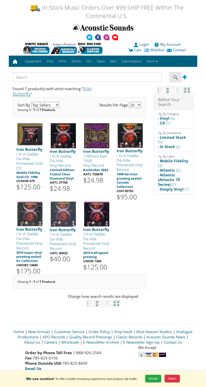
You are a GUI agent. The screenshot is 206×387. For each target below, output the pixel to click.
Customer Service (69, 331)
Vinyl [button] (49, 61)
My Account (170, 44)
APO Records (53, 336)
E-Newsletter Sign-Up (141, 342)
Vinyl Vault (123, 331)
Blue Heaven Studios (154, 331)
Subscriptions (132, 61)
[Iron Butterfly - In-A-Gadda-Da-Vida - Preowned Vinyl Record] (130, 135)
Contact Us (173, 342)
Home (19, 331)
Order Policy (99, 331)
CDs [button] (89, 61)
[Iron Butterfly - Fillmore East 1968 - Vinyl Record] (96, 135)
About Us (32, 342)
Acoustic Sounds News (165, 336)
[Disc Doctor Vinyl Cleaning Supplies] (91, 48)
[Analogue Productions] (63, 48)
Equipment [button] (33, 61)
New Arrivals (39, 331)
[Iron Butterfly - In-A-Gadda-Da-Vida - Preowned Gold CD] (29, 134)
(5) (172, 140)
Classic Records (129, 336)
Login (144, 44)
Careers (50, 342)
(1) (165, 122)
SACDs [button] (76, 61)
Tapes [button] (101, 61)
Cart (137, 49)
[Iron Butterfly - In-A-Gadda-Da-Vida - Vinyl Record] (63, 135)
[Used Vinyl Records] (36, 48)
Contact (179, 49)
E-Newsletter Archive (101, 342)
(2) (170, 146)
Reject (172, 378)
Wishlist (157, 49)
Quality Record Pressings (90, 336)
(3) (173, 163)
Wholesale (70, 342)
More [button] (151, 61)
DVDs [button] (62, 61)
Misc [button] (113, 61)
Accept (153, 378)
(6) (167, 118)
